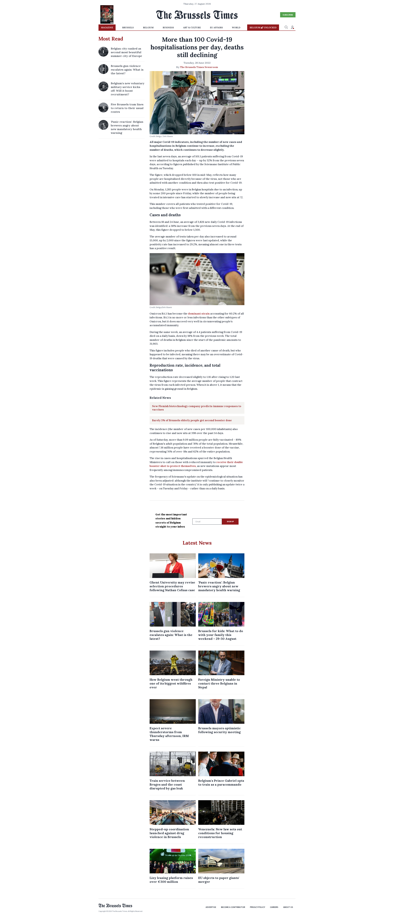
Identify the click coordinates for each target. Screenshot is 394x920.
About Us (288, 907)
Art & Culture (192, 27)
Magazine (107, 27)
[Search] (286, 27)
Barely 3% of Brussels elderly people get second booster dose (192, 420)
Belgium (148, 27)
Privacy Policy (257, 907)
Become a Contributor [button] (233, 907)
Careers (274, 907)
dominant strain (199, 313)
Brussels (128, 27)
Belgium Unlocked (263, 27)
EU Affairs (216, 27)
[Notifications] (292, 27)
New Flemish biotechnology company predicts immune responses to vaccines (196, 407)
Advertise (211, 907)
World (236, 27)
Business (168, 27)
